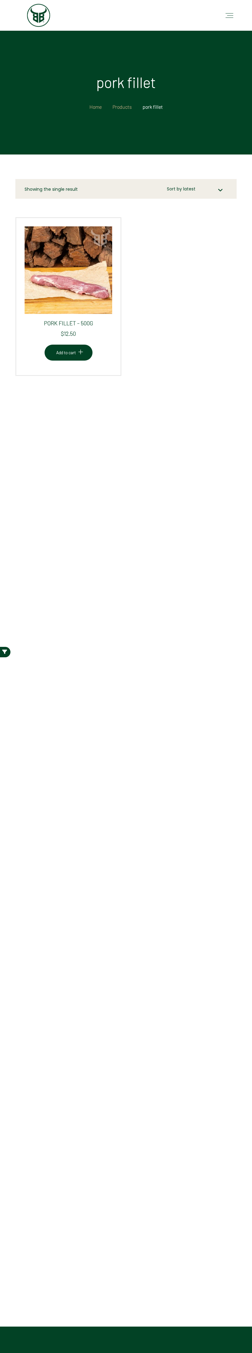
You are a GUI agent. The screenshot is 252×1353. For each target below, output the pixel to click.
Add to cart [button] (66, 275)
